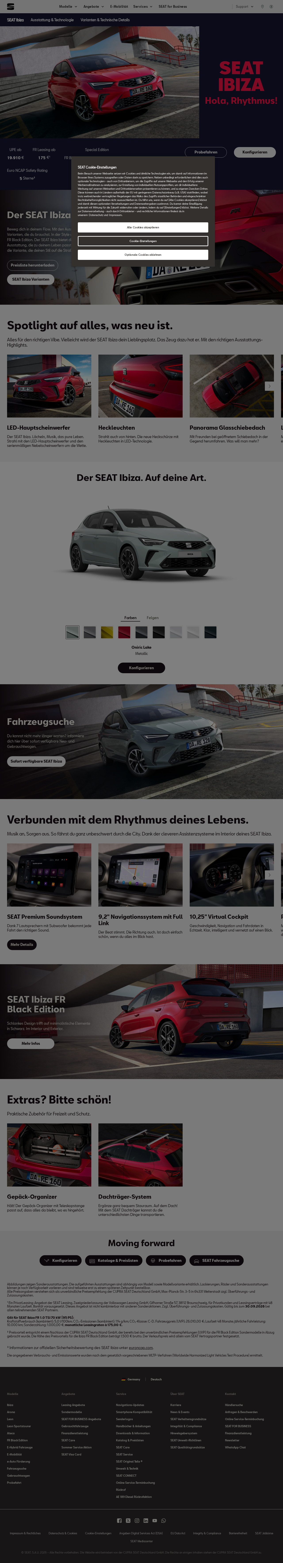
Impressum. (115, 215)
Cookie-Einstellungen (143, 241)
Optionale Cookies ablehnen (143, 254)
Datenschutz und (98, 215)
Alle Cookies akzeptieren (143, 227)
